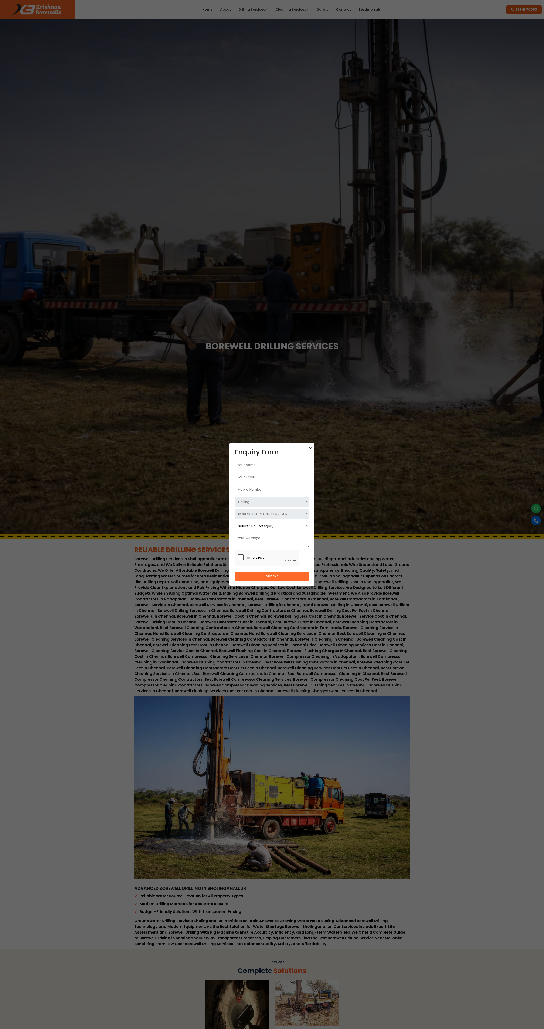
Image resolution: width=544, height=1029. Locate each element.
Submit (272, 576)
